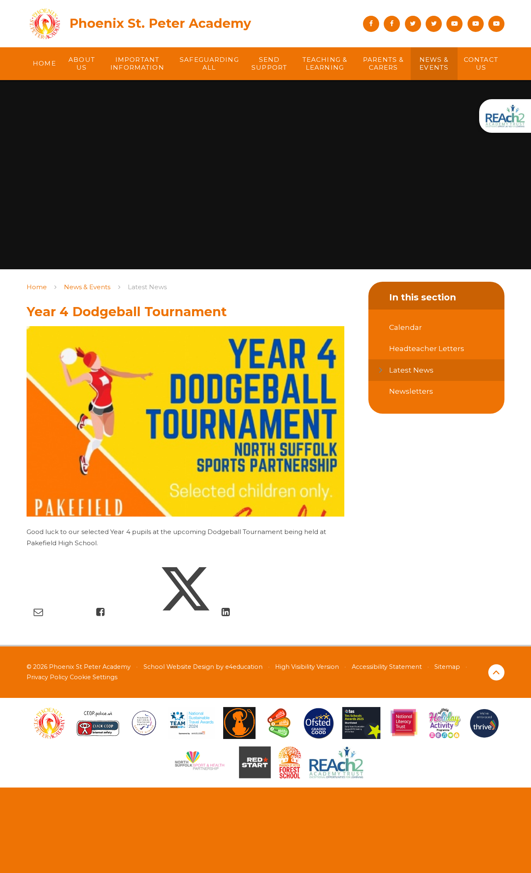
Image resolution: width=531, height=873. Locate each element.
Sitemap (447, 667)
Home (37, 287)
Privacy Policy (47, 677)
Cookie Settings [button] (93, 677)
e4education (244, 667)
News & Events (87, 287)
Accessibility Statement (387, 667)
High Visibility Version (307, 667)
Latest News (147, 287)
